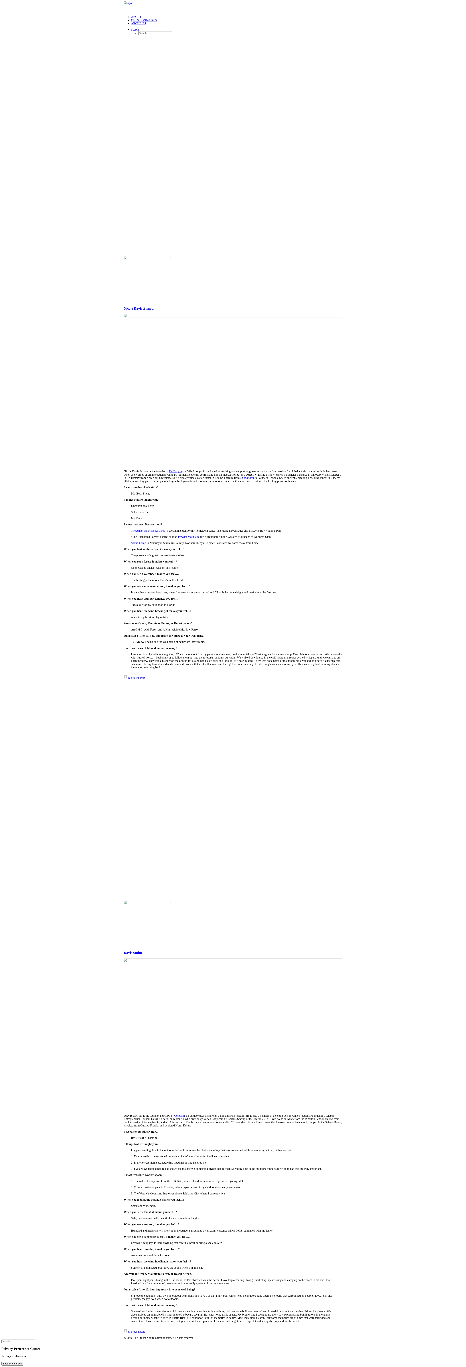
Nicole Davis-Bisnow (139, 308)
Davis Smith (133, 953)
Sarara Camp (138, 543)
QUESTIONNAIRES (144, 20)
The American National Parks (148, 530)
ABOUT (136, 16)
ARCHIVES (138, 23)
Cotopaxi (179, 1115)
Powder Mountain (188, 536)
